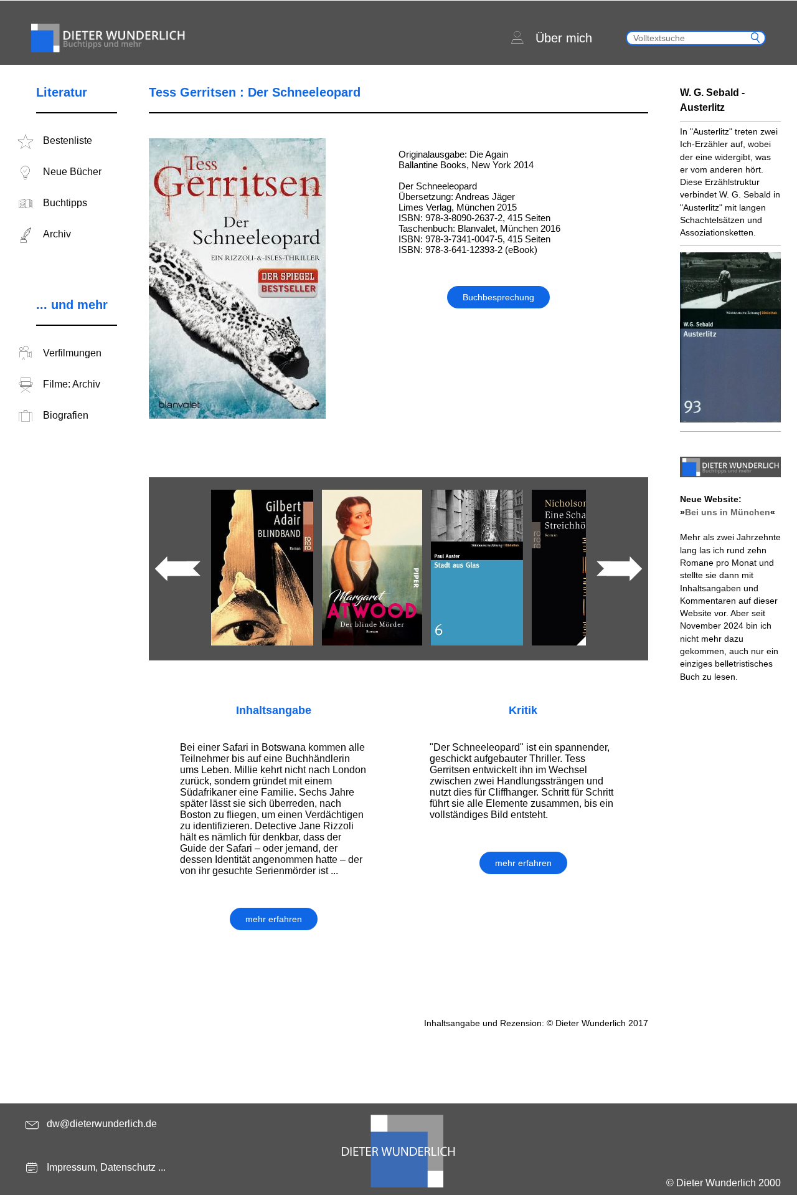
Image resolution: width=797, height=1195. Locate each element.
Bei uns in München (727, 512)
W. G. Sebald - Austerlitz (712, 100)
